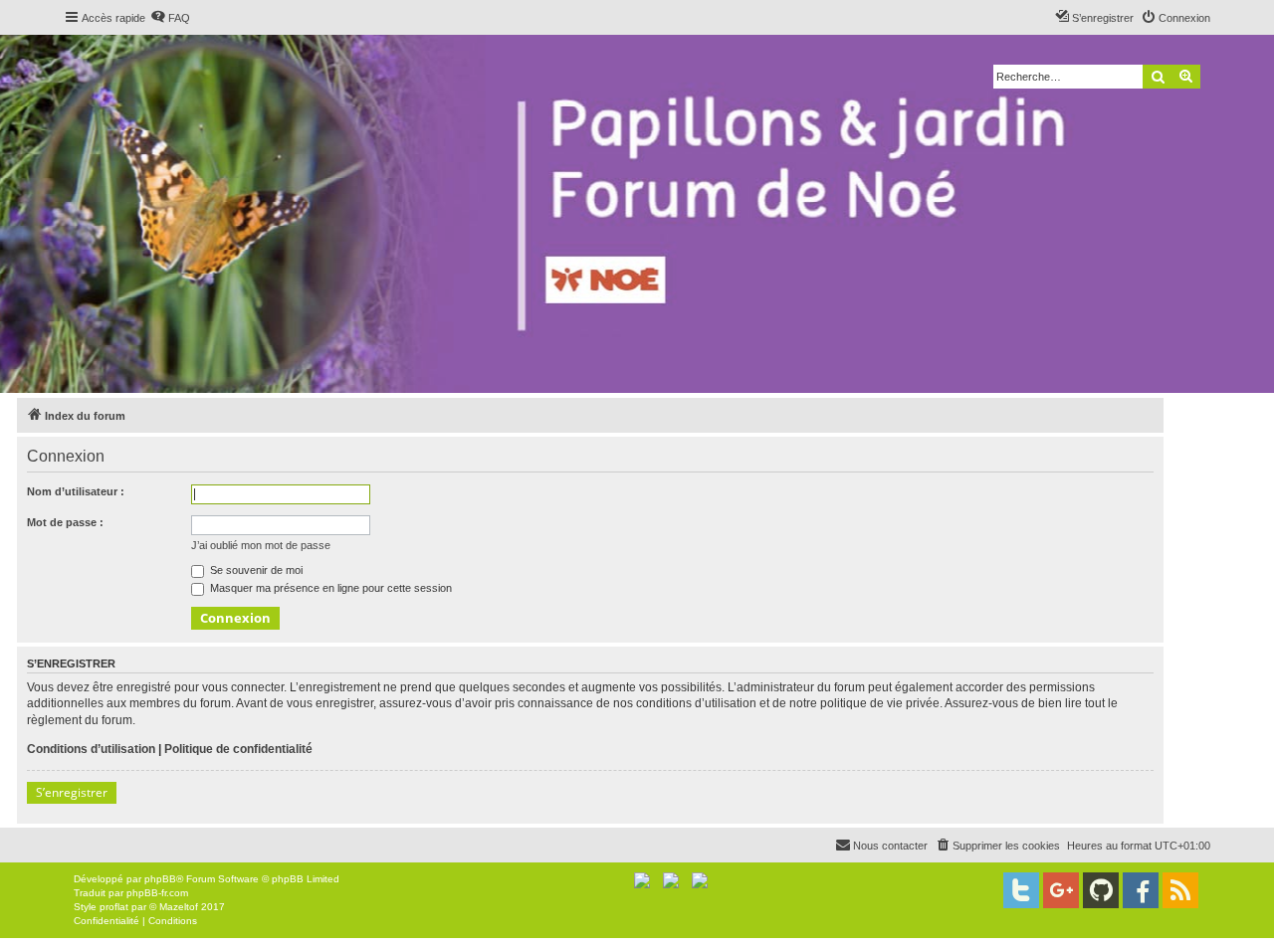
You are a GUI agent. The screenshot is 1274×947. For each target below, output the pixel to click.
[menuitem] (170, 18)
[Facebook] (1141, 890)
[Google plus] (1061, 890)
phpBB (160, 878)
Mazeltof (178, 906)
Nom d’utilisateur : (75, 491)
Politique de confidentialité (238, 749)
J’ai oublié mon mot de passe (260, 545)
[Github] (1101, 890)
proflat (114, 906)
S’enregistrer (71, 792)
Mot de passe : (65, 522)
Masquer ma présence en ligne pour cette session (329, 588)
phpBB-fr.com (157, 892)
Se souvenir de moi (255, 570)
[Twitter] (1021, 890)
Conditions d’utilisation (91, 749)
